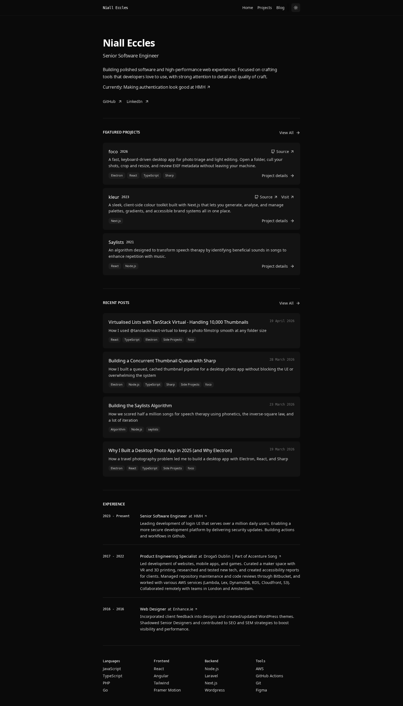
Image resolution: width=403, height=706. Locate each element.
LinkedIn (135, 101)
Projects (264, 7)
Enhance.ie (183, 609)
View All (286, 132)
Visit (285, 196)
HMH (200, 87)
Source (282, 151)
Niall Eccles (115, 7)
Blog (280, 7)
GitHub (109, 101)
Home (247, 7)
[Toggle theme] (295, 7)
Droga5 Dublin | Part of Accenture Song (240, 556)
